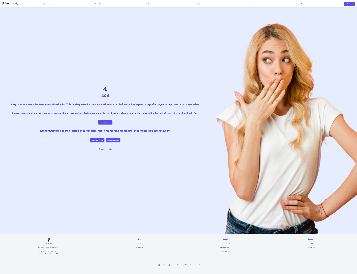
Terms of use (225, 243)
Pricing (139, 243)
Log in (105, 122)
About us (139, 247)
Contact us (311, 247)
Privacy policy (225, 251)
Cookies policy (225, 247)
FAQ (311, 243)
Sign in (349, 4)
